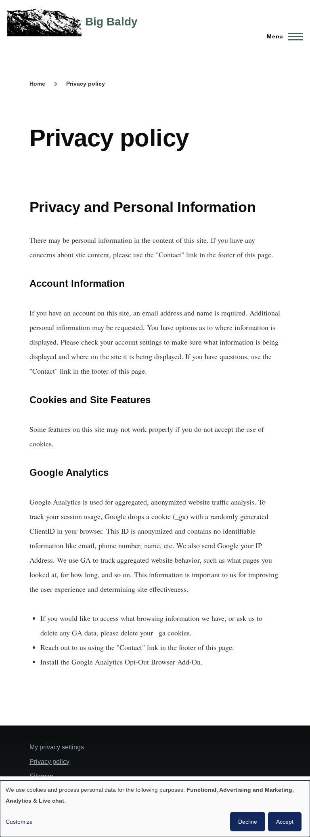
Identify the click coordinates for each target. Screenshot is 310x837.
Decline (247, 821)
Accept (284, 821)
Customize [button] (19, 821)
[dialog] (155, 808)
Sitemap (41, 776)
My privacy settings (56, 747)
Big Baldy (111, 21)
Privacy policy (49, 761)
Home (37, 83)
